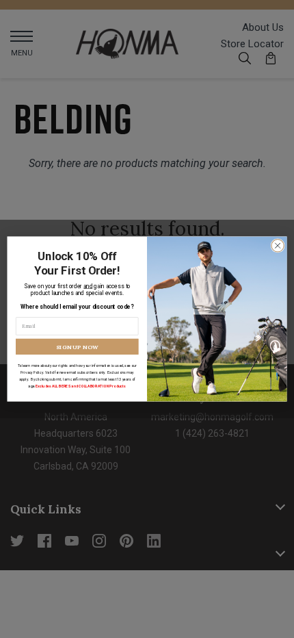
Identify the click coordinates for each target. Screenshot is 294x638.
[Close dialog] (277, 246)
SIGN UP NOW (77, 346)
